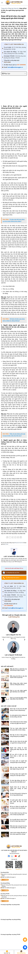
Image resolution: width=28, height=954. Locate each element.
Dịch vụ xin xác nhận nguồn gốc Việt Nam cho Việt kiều (18, 691)
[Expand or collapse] (25, 73)
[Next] (24, 639)
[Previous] (3, 639)
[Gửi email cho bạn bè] (15, 537)
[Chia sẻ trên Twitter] (12, 537)
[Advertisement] (14, 91)
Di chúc (6, 544)
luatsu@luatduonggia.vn (15, 67)
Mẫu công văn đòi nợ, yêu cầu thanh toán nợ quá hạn (18, 676)
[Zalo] (25, 947)
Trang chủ (4, 8)
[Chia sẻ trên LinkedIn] (20, 537)
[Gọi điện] (25, 940)
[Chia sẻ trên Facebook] (10, 537)
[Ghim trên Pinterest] (18, 537)
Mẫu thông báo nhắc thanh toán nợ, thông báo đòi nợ (18, 684)
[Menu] (2, 2)
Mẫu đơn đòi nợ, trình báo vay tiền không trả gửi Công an (18, 669)
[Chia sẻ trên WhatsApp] (7, 537)
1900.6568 (7, 62)
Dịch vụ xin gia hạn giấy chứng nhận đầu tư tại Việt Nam (18, 698)
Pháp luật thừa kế (13, 8)
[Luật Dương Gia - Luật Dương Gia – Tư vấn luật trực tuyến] (14, 2)
